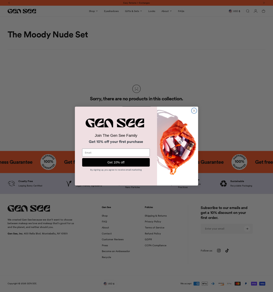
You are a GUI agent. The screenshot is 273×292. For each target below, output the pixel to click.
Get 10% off (116, 163)
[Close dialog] (194, 110)
